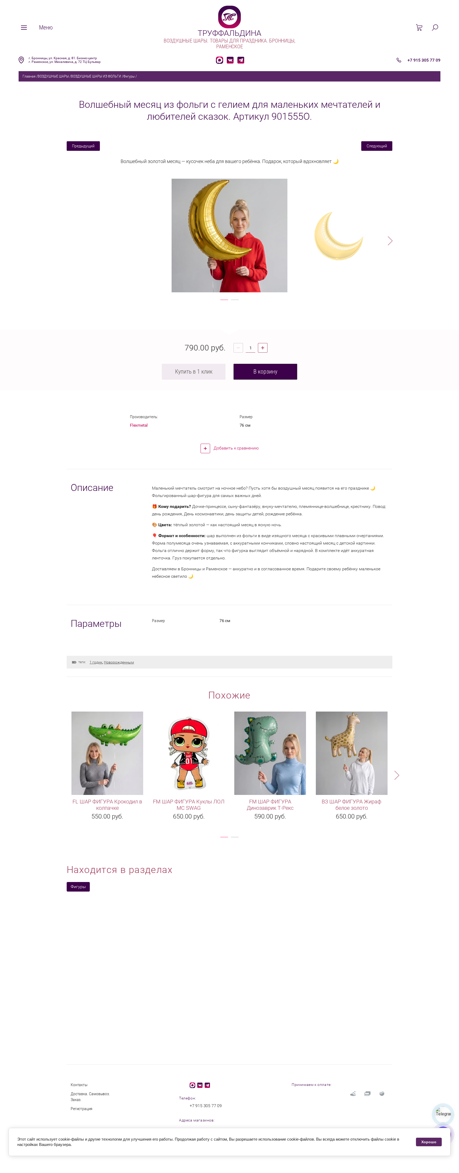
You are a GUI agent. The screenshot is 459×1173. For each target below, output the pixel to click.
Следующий (377, 145)
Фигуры (129, 76)
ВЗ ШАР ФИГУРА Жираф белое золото (351, 804)
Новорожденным (119, 662)
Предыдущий (83, 145)
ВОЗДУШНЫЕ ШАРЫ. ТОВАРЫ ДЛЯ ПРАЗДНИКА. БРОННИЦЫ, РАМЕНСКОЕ (229, 43)
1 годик (96, 662)
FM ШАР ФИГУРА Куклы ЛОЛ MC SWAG (188, 804)
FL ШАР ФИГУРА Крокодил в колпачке (107, 804)
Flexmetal (139, 425)
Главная (29, 76)
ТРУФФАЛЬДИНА (229, 33)
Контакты (79, 1084)
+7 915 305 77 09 (423, 60)
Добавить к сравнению (236, 448)
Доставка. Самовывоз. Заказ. (90, 1096)
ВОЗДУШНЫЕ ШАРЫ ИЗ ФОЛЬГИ (96, 76)
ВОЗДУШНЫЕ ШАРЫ (53, 76)
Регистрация (81, 1108)
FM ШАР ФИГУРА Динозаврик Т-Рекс (270, 804)
